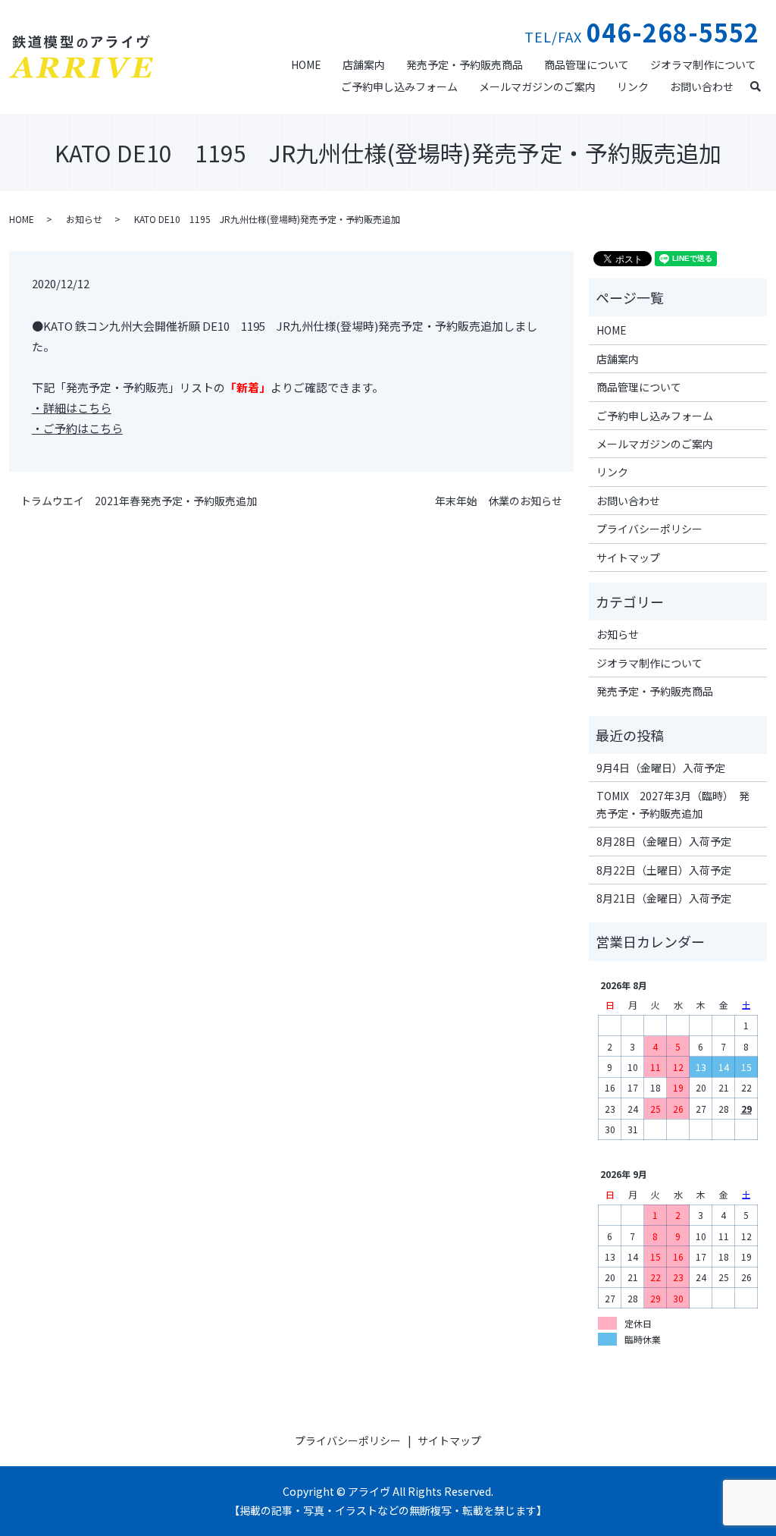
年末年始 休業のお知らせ (498, 501)
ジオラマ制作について (703, 64)
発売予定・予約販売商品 (464, 64)
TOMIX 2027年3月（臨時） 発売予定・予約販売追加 (672, 804)
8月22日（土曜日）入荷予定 (663, 870)
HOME (306, 64)
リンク (633, 86)
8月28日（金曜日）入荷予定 (663, 841)
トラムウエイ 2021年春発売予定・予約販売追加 (138, 501)
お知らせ (84, 218)
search (761, 85)
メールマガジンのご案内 (537, 86)
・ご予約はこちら (77, 428)
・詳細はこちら (71, 408)
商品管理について (586, 64)
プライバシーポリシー (649, 528)
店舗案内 (364, 64)
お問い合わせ (702, 86)
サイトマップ (628, 557)
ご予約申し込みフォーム (399, 86)
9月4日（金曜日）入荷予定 (660, 767)
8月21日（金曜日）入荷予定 (663, 898)
